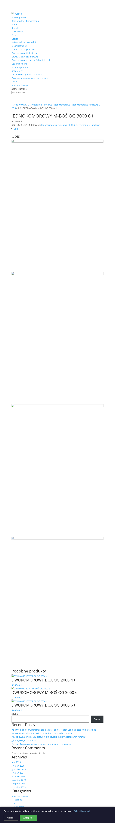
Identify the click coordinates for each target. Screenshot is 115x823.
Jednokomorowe (62, 104)
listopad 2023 (18, 776)
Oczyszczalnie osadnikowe (25, 56)
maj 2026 (16, 762)
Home (14, 24)
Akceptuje (28, 818)
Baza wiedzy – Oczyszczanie (25, 21)
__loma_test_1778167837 (24, 740)
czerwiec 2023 (19, 787)
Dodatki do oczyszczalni (23, 49)
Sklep (14, 81)
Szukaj (15, 713)
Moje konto (17, 31)
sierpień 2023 (18, 783)
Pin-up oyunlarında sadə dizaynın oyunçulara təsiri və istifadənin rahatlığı (49, 736)
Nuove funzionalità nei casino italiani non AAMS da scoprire (42, 733)
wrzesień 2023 (19, 780)
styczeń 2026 (18, 765)
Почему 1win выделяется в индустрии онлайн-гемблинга (41, 744)
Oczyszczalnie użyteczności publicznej (31, 60)
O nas (14, 35)
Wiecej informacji (82, 811)
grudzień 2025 (19, 769)
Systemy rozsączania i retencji (27, 74)
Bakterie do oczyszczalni (24, 42)
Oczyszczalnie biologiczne (24, 53)
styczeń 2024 (18, 772)
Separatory (17, 70)
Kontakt (15, 28)
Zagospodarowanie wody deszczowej (30, 78)
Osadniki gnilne (19, 63)
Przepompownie (20, 67)
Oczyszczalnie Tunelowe (40, 104)
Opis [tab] (16, 128)
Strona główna (19, 17)
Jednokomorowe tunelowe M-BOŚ (58, 125)
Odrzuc (11, 818)
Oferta (15, 38)
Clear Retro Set (19, 45)
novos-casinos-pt (20, 85)
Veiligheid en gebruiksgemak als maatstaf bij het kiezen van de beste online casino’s (54, 729)
